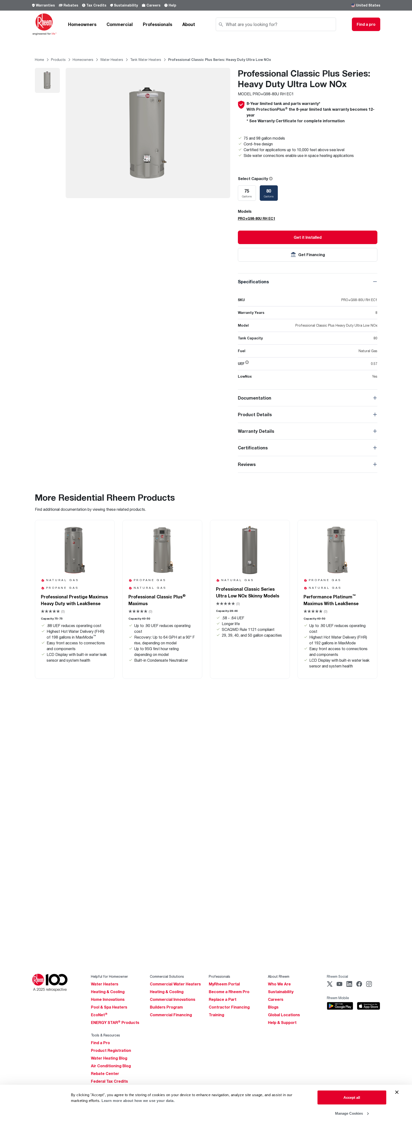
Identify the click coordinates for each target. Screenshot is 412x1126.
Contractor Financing (229, 1007)
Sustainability (126, 5)
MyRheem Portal (224, 984)
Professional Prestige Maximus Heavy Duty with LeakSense (74, 600)
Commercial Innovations (172, 999)
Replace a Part (222, 999)
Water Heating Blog (109, 1058)
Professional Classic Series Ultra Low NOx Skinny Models (247, 592)
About (188, 24)
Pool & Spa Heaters (109, 1007)
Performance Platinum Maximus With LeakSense (331, 600)
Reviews (247, 464)
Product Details (255, 414)
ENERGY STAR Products (115, 1022)
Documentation (254, 398)
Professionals (157, 24)
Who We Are (279, 984)
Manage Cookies (349, 1113)
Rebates (70, 5)
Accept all (351, 1097)
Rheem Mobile (338, 998)
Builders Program (166, 1007)
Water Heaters (104, 984)
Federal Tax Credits (109, 1081)
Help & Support (282, 1022)
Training (216, 1014)
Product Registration (111, 1050)
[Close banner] (397, 1092)
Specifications (253, 281)
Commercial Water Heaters (175, 984)
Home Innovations (108, 999)
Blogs (273, 1007)
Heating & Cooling (108, 991)
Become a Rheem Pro (229, 991)
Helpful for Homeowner (109, 976)
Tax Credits (96, 5)
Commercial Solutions (167, 976)
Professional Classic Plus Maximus (156, 600)
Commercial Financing (171, 1014)
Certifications (253, 447)
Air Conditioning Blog (111, 1065)
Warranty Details (256, 431)
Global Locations (284, 1014)
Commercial (120, 24)
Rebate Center (105, 1073)
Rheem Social (337, 976)
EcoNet (99, 1014)
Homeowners (82, 24)
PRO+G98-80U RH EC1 (256, 218)
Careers (153, 5)
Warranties (45, 5)
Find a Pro (100, 1042)
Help (172, 5)
